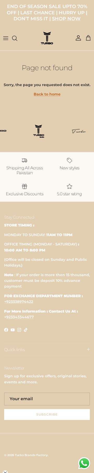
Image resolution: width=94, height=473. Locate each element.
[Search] (17, 38)
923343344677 (20, 317)
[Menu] (5, 38)
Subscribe (47, 414)
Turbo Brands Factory (31, 455)
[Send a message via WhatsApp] (84, 463)
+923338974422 (18, 301)
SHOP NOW (66, 19)
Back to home (47, 94)
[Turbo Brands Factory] (47, 38)
